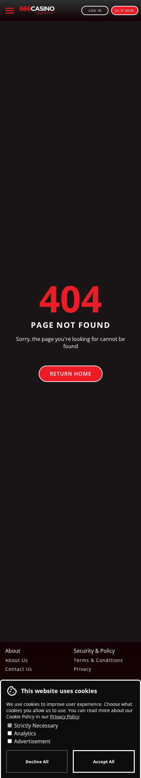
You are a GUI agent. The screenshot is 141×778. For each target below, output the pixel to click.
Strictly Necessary (35, 725)
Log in (95, 10)
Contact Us (18, 669)
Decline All (37, 762)
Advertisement (31, 741)
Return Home (70, 373)
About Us (16, 660)
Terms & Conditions (98, 660)
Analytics (24, 733)
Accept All (103, 762)
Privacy (82, 669)
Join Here (124, 10)
